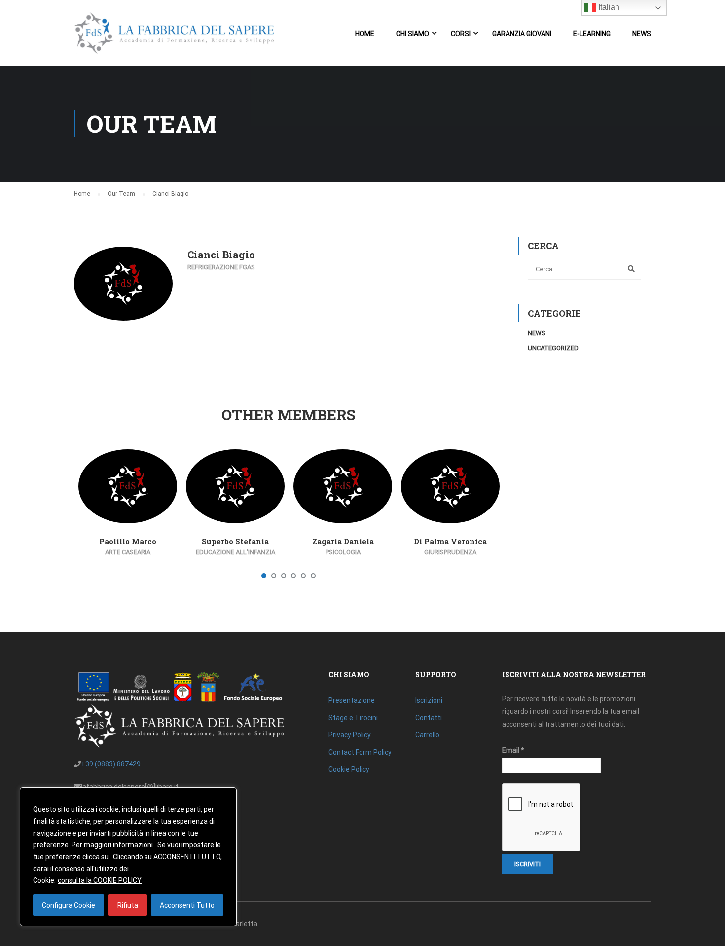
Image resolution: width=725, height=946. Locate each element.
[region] (128, 856)
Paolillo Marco (127, 541)
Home (364, 33)
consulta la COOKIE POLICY (100, 880)
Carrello (427, 735)
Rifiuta (127, 905)
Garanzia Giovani (521, 33)
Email (513, 750)
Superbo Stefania (235, 541)
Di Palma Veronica (450, 541)
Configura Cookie (68, 905)
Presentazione (351, 700)
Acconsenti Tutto (187, 905)
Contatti (428, 718)
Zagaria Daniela (343, 541)
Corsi (461, 33)
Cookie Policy (348, 769)
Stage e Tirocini (353, 718)
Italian (607, 7)
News (641, 33)
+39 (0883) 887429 (111, 764)
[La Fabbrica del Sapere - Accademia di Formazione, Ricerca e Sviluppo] (174, 38)
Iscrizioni (428, 700)
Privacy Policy (349, 735)
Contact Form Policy (360, 752)
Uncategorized (553, 348)
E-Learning (592, 33)
